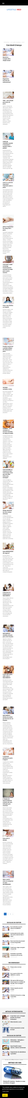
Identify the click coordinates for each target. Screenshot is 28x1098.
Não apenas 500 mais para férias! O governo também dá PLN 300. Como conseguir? (17, 982)
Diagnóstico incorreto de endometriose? (7, 80)
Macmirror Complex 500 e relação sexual (7, 58)
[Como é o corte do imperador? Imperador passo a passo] (8, 180)
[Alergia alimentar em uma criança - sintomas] (8, 508)
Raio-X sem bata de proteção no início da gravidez (17, 941)
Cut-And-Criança (16, 42)
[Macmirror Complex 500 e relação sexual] (8, 55)
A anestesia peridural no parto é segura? (8, 758)
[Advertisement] (14, 25)
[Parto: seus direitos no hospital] (8, 303)
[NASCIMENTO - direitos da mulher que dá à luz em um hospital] (8, 713)
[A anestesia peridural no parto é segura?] (8, 754)
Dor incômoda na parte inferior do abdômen (16, 927)
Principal (6, 42)
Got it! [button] (5, 1095)
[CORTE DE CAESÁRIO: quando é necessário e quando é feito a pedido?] (8, 139)
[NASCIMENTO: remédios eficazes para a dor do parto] (8, 631)
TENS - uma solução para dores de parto (8, 102)
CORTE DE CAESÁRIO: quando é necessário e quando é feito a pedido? (8, 145)
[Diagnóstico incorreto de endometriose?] (8, 77)
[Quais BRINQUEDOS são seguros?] (8, 549)
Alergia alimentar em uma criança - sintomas (7, 512)
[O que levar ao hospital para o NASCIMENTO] (8, 590)
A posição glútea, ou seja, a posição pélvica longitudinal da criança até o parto (8, 227)
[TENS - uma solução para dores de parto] (8, 98)
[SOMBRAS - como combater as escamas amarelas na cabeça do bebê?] (8, 427)
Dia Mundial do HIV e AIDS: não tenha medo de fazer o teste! (17, 935)
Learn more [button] (5, 1091)
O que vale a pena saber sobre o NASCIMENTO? (7, 676)
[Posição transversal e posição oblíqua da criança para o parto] (8, 344)
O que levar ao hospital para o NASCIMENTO (7, 594)
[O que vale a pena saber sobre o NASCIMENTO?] (8, 673)
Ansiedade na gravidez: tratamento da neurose (16, 954)
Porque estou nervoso (15, 967)
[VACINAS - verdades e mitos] (8, 385)
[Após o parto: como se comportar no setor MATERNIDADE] (8, 877)
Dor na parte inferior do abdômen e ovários (16, 974)
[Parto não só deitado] (8, 836)
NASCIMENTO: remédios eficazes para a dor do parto (8, 635)
